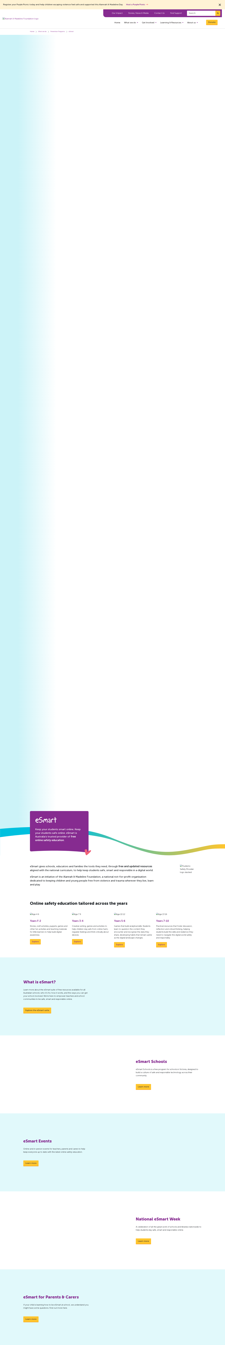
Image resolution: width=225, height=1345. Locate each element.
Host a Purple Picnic (135, 5)
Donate (211, 22)
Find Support (176, 13)
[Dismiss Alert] (220, 4)
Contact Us (159, 13)
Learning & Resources (170, 23)
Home (117, 23)
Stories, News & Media (138, 13)
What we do (130, 23)
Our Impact (117, 13)
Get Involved (148, 23)
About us (191, 23)
